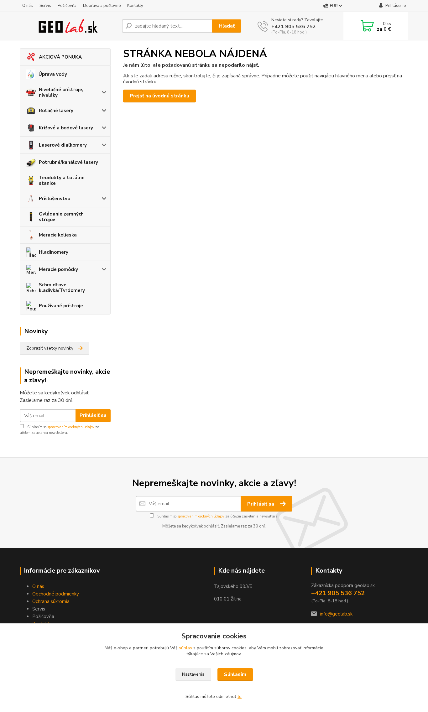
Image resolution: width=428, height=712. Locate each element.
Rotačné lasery (56, 110)
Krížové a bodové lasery (66, 128)
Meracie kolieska (58, 235)
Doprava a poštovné (102, 5)
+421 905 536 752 (293, 26)
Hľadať (227, 26)
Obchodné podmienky (55, 594)
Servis (45, 5)
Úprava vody (53, 74)
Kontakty (135, 5)
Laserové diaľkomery (63, 145)
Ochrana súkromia (51, 601)
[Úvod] (68, 26)
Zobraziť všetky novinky (49, 348)
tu (239, 696)
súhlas (185, 648)
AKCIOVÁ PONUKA (60, 57)
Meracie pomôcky (58, 269)
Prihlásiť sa (93, 415)
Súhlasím (235, 674)
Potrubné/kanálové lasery (68, 162)
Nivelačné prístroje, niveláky (61, 92)
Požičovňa (67, 5)
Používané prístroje (61, 306)
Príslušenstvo (54, 198)
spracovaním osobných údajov (70, 427)
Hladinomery (53, 252)
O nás (27, 5)
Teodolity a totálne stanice (62, 180)
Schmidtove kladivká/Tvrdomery (62, 288)
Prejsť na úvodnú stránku (159, 95)
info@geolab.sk (336, 614)
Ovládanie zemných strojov (61, 217)
